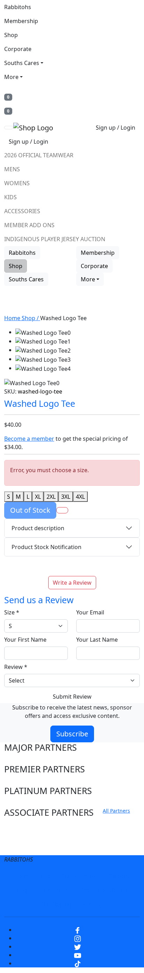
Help (23, 890)
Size (11, 612)
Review (15, 667)
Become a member (29, 438)
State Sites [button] (25, 847)
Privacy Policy (79, 876)
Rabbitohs (17, 7)
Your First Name (25, 639)
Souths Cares (21, 63)
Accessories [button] (22, 211)
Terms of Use (32, 876)
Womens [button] (17, 183)
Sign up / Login (115, 127)
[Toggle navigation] (8, 127)
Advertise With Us (103, 890)
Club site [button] (21, 834)
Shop (11, 35)
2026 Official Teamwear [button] (38, 155)
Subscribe (72, 733)
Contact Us (54, 890)
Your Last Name (97, 639)
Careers (118, 876)
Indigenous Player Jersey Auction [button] (54, 239)
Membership (21, 21)
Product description (38, 528)
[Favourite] (62, 510)
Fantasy (93, 904)
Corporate (17, 49)
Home (13, 318)
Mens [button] (12, 169)
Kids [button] (10, 197)
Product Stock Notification (46, 547)
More (11, 77)
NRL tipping (56, 904)
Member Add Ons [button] (29, 225)
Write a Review (72, 582)
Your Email (90, 612)
